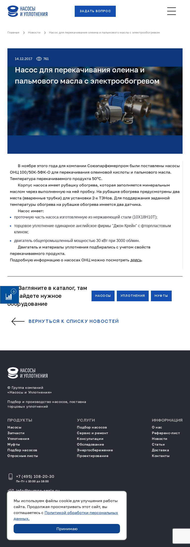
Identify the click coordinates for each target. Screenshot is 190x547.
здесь (135, 259)
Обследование (90, 444)
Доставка (160, 450)
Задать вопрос (95, 11)
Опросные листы (22, 455)
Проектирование (92, 455)
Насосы (103, 295)
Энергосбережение (95, 450)
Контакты (160, 455)
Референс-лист (166, 432)
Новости (159, 438)
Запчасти (15, 432)
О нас (157, 427)
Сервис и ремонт (92, 432)
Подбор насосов (22, 450)
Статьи (158, 444)
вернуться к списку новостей (74, 321)
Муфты (161, 295)
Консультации (90, 438)
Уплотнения (132, 295)
